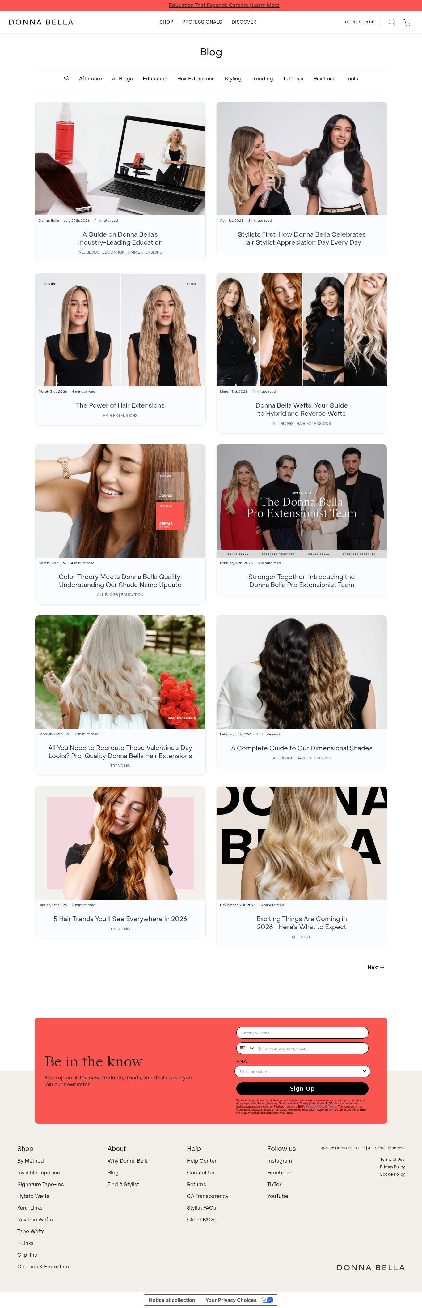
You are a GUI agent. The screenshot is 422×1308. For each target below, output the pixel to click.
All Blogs (122, 78)
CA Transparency (208, 1196)
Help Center (202, 1161)
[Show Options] (364, 1071)
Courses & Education (43, 1266)
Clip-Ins (27, 1255)
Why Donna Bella (128, 1161)
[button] (66, 78)
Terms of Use (392, 1159)
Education (155, 78)
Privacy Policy (315, 1106)
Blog (113, 1172)
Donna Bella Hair (350, 1148)
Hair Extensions (196, 78)
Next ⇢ (376, 967)
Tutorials (293, 78)
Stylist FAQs (201, 1208)
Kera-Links (30, 1208)
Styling (233, 78)
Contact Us (200, 1172)
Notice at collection (172, 1300)
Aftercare (90, 78)
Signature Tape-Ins (40, 1184)
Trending (262, 78)
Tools (351, 78)
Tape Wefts (31, 1231)
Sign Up (302, 1088)
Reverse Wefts (35, 1219)
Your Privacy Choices (231, 1300)
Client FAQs (201, 1219)
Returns (196, 1184)
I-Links (25, 1243)
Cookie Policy (392, 1174)
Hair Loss (324, 78)
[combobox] (246, 1048)
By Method (30, 1161)
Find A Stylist (123, 1184)
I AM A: (240, 1061)
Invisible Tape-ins (38, 1172)
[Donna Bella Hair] (371, 1267)
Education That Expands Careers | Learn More (211, 5)
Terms (332, 1106)
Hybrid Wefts (33, 1196)
